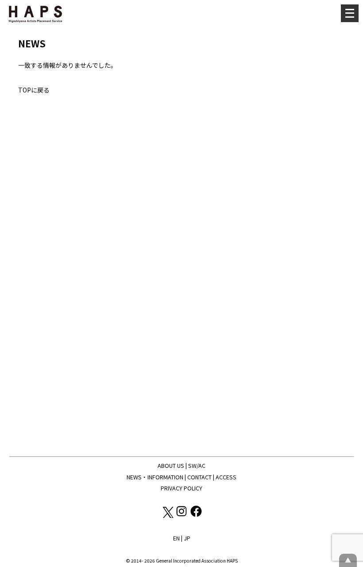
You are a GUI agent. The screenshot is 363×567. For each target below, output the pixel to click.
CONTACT (199, 477)
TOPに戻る (34, 89)
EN (176, 538)
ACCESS (226, 477)
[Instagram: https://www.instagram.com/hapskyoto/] (182, 515)
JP (187, 538)
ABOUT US (171, 465)
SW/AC (196, 465)
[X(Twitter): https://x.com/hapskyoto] (167, 515)
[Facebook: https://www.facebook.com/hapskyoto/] (196, 515)
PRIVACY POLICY (181, 488)
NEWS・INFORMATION (155, 477)
